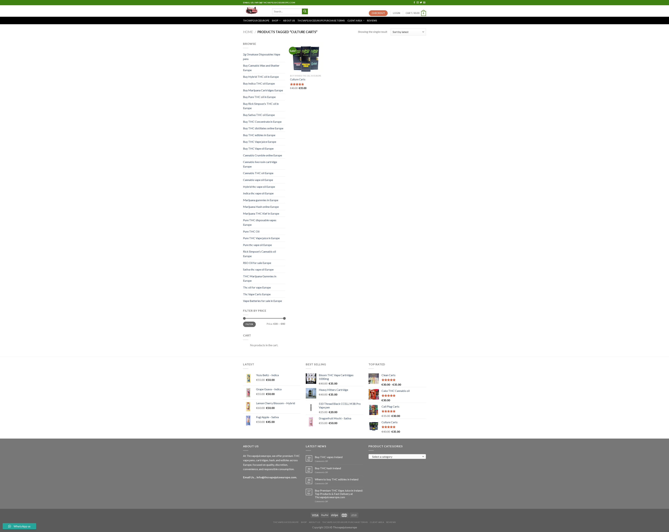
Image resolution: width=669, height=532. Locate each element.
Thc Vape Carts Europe (257, 294)
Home (248, 32)
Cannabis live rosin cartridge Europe (260, 164)
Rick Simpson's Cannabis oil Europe (259, 254)
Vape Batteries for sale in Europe (262, 300)
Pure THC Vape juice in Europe (261, 238)
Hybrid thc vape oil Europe (259, 186)
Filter (249, 324)
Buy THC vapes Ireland (329, 457)
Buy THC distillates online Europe (263, 128)
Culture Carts (297, 79)
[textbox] (396, 456)
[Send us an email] (424, 2)
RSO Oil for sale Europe (257, 262)
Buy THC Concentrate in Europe (262, 121)
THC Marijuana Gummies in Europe (259, 278)
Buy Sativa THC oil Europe (259, 114)
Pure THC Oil (251, 231)
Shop (275, 20)
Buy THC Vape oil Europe (258, 148)
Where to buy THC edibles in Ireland (336, 479)
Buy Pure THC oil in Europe (259, 96)
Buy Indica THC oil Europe (259, 83)
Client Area (354, 20)
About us (289, 20)
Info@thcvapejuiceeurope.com (276, 477)
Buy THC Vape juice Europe (259, 141)
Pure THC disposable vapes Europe (259, 222)
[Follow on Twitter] (421, 2)
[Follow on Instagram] (418, 2)
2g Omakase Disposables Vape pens (261, 56)
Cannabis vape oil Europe (258, 179)
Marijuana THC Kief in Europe (261, 213)
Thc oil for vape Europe (257, 287)
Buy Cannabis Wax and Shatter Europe (261, 68)
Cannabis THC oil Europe (258, 173)
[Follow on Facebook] (414, 2)
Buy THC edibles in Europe (259, 135)
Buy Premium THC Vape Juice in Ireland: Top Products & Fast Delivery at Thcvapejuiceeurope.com (339, 494)
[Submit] (305, 11)
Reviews (372, 20)
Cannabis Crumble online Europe (262, 155)
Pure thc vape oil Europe (257, 244)
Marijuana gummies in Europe (260, 200)
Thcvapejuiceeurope (256, 20)
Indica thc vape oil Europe (258, 193)
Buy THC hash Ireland (328, 468)
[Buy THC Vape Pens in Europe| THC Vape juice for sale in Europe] (255, 11)
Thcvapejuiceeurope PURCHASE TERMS (321, 20)
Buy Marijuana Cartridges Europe (263, 90)
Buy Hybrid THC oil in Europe (261, 76)
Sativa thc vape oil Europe (258, 269)
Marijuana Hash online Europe (261, 206)
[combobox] (397, 456)
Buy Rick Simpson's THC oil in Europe (261, 106)
